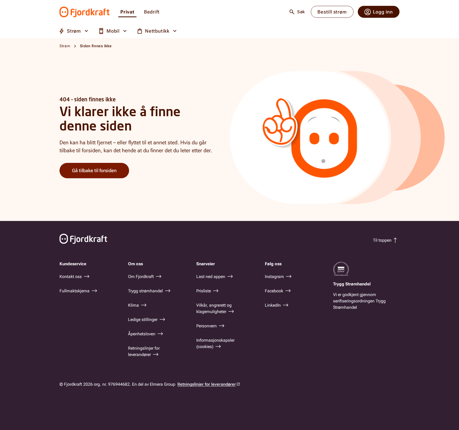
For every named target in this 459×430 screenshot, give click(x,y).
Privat (127, 12)
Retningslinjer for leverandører (206, 384)
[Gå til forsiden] (85, 12)
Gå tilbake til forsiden (94, 170)
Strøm (65, 46)
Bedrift (152, 12)
